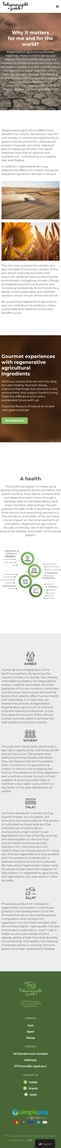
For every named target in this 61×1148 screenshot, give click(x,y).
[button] (57, 6)
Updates (30, 1018)
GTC (30, 1140)
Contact (30, 1046)
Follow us (30, 1075)
